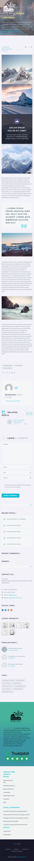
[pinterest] (11, 610)
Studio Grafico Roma (8, 795)
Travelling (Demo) (7, 368)
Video (4, 802)
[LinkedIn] (11, 372)
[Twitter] (5, 372)
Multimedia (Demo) (20, 686)
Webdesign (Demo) (7, 692)
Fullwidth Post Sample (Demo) (16, 656)
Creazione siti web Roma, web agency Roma (15, 811)
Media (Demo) (17, 683)
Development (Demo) (8, 680)
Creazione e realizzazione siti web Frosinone (15, 824)
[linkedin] (5, 610)
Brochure (16, 849)
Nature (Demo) (19, 365)
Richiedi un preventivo (17, 851)
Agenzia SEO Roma (8, 789)
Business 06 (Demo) (7, 49)
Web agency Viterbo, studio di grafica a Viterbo (15, 818)
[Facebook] (2, 372)
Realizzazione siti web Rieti (10, 821)
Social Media (6, 792)
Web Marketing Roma (9, 785)
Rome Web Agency (21, 857)
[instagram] (8, 610)
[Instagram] (18, 843)
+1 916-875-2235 (12, 589)
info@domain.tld (12, 595)
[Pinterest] (7, 372)
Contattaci (8, 849)
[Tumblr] (9, 372)
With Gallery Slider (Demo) (15, 664)
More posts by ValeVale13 (13, 401)
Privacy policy (7, 834)
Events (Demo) (20, 680)
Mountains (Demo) (8, 365)
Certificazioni (25, 849)
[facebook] (3, 610)
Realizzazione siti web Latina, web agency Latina (16, 814)
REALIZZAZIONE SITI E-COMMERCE (16, 519)
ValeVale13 (6, 47)
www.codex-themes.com (15, 598)
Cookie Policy (7, 831)
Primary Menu (30, 8)
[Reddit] (14, 372)
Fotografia (6, 799)
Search (30, 505)
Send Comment (10, 495)
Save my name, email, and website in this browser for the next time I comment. (18, 486)
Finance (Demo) (6, 683)
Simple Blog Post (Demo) (14, 525)
